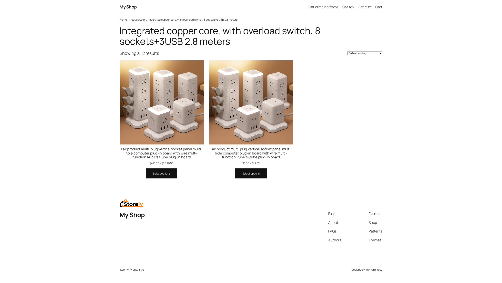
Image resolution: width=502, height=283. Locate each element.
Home (123, 19)
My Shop (128, 7)
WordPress (375, 269)
